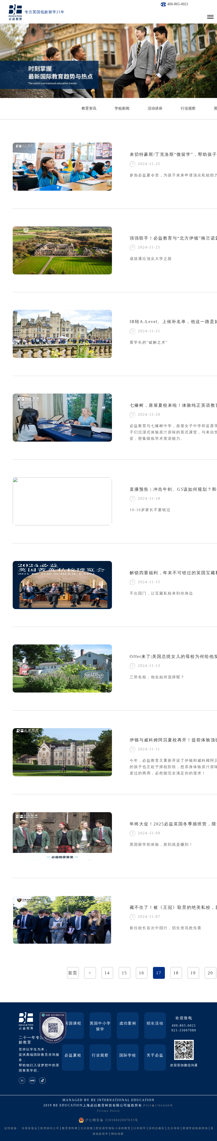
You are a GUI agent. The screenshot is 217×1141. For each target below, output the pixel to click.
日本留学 (139, 1128)
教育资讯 (89, 108)
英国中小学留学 (100, 1026)
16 (141, 973)
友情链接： (12, 1128)
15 (124, 973)
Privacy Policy (108, 1110)
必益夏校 (73, 1055)
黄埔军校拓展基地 (195, 1128)
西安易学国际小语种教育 (113, 1128)
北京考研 (173, 1128)
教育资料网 (70, 1128)
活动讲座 (155, 108)
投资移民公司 (49, 1128)
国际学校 (127, 1055)
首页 (73, 973)
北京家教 (86, 1128)
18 (176, 973)
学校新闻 (122, 108)
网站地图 (117, 1133)
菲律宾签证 (30, 1128)
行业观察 (188, 108)
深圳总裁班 (157, 1128)
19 (193, 973)
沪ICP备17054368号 (158, 1105)
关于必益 (155, 1055)
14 (107, 973)
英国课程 (73, 1023)
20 (210, 973)
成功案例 (127, 1023)
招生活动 (155, 1023)
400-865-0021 (177, 4)
